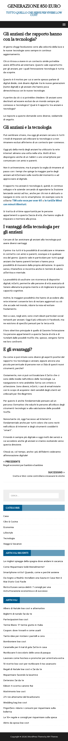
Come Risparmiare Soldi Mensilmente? (24, 567)
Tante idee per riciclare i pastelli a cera (24, 636)
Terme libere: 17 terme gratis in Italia (23, 625)
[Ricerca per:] (34, 495)
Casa (6, 516)
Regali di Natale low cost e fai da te (22, 669)
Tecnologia (9, 538)
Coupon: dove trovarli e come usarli (22, 630)
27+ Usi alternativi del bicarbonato (21, 697)
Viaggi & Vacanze (12, 544)
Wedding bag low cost (15, 702)
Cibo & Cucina (10, 521)
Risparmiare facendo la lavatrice (20, 675)
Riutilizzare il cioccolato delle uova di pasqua (27, 652)
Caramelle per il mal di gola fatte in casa (25, 647)
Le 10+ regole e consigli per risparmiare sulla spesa (30, 717)
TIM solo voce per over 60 (27, 200)
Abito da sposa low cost (16, 723)
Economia (8, 527)
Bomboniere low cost (14, 641)
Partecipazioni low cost (15, 619)
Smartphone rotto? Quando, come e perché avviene (31, 572)
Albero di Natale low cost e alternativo (24, 608)
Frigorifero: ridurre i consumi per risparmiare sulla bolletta (29, 709)
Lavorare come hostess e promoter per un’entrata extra (33, 658)
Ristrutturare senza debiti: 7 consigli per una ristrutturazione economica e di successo (27, 589)
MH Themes (52, 736)
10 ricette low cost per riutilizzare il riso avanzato (29, 664)
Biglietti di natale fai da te (17, 614)
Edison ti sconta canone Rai (18, 686)
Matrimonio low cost (14, 691)
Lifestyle (8, 532)
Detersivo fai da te (13, 680)
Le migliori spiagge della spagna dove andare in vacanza (33, 561)
